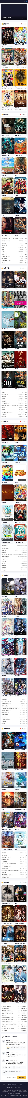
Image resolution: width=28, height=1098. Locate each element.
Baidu (24, 1085)
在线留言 (4, 1085)
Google (8, 1087)
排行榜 (24, 24)
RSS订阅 (20, 1085)
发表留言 (21, 1077)
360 (16, 1087)
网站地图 (14, 1085)
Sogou (19, 1087)
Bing (12, 1087)
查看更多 (23, 114)
